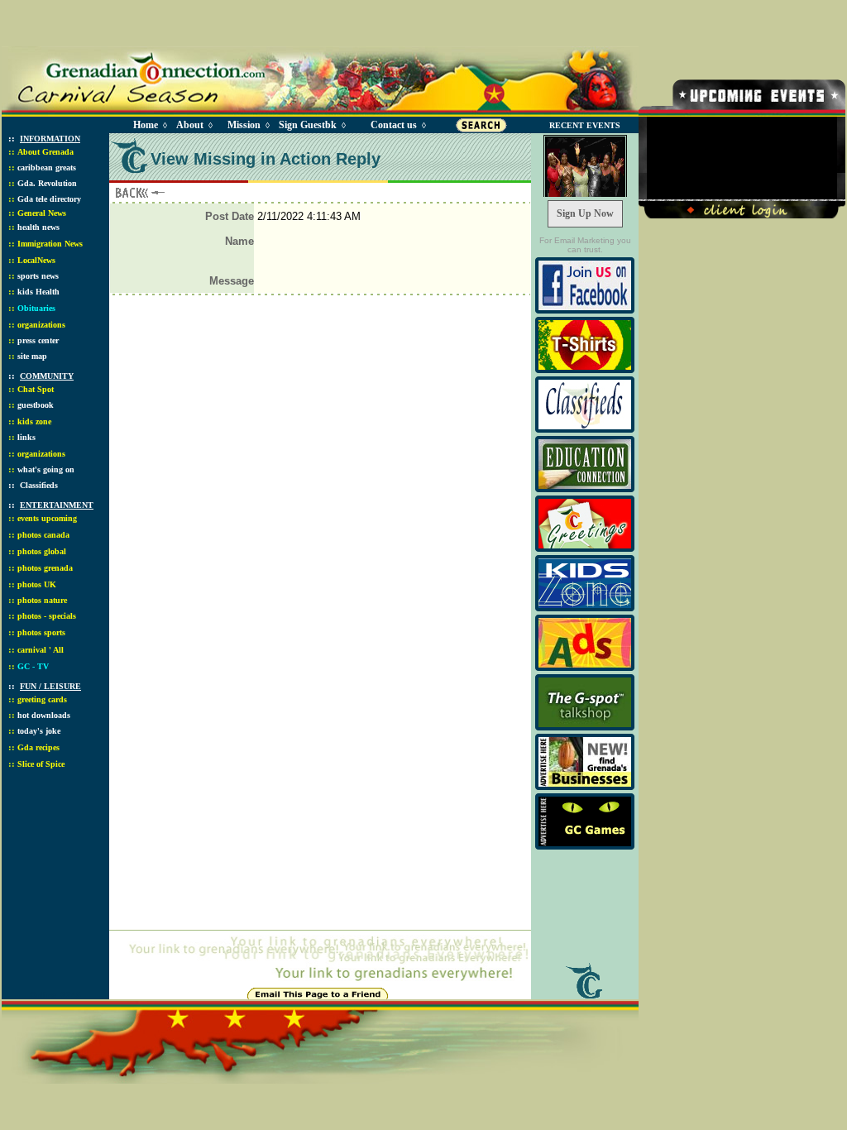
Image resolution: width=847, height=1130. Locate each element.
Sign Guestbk (311, 125)
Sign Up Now (585, 213)
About (189, 125)
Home (145, 125)
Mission (244, 125)
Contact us (394, 125)
